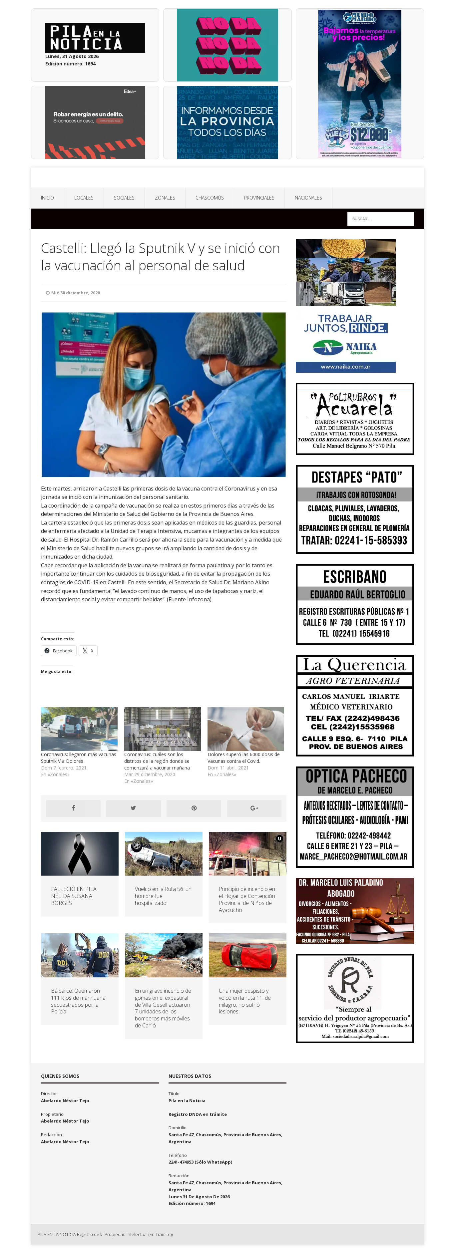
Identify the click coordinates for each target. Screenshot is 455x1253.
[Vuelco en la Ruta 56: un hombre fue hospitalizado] (164, 872)
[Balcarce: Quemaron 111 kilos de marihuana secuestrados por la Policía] (80, 973)
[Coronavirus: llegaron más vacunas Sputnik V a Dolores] (79, 729)
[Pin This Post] (194, 808)
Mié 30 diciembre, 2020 (75, 293)
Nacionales (308, 198)
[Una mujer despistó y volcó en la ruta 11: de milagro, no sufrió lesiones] (247, 973)
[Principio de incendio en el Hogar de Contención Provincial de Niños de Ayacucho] (247, 872)
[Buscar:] (380, 218)
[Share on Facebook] (73, 808)
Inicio (47, 198)
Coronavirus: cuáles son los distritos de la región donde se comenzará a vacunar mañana (157, 761)
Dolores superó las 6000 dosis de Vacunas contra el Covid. (244, 757)
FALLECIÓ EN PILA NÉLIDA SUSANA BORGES (74, 896)
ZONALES (165, 198)
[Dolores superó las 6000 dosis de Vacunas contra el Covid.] (246, 729)
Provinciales (259, 198)
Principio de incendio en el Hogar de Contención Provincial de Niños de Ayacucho (247, 899)
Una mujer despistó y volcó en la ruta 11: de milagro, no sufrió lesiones (245, 1001)
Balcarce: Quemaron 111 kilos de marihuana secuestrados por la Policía (78, 1001)
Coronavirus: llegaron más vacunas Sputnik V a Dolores (78, 757)
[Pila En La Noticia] (227, 178)
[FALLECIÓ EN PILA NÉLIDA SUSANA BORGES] (80, 872)
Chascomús (210, 198)
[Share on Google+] (254, 808)
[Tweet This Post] (133, 808)
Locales (84, 198)
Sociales (124, 198)
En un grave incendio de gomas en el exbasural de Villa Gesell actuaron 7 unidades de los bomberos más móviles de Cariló (163, 1008)
